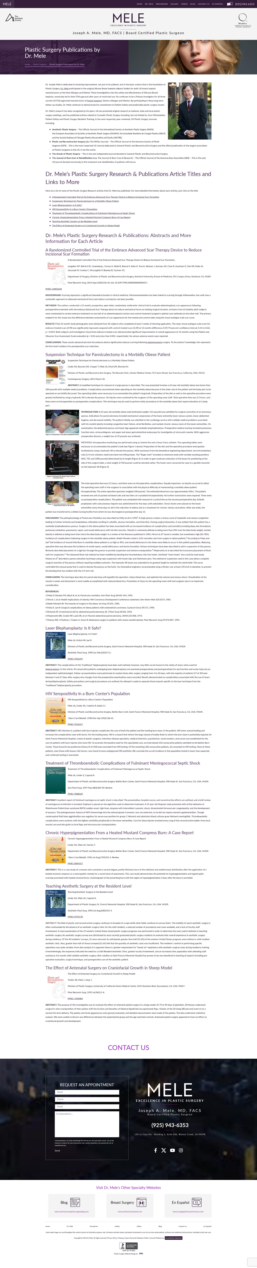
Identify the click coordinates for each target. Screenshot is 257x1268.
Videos (184, 4)
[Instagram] (182, 1151)
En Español (217, 4)
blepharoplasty (52, 669)
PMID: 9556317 (75, 724)
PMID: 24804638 (54, 288)
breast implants (94, 100)
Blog (192, 4)
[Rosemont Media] (140, 1254)
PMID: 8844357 (75, 863)
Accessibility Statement (173, 1238)
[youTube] (174, 1151)
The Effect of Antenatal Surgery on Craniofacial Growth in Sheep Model (86, 225)
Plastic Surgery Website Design (125, 1254)
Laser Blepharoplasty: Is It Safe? (67, 205)
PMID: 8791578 (75, 916)
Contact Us (203, 4)
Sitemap (121, 1238)
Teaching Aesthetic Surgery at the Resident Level (74, 221)
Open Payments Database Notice (136, 1238)
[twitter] (165, 1151)
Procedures (162, 4)
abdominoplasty (155, 342)
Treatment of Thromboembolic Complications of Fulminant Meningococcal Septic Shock (93, 213)
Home (139, 4)
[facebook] (157, 1151)
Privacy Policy (112, 1238)
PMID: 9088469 (75, 793)
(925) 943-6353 (170, 1125)
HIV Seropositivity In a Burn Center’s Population (74, 209)
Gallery (174, 4)
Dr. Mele (149, 4)
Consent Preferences (157, 1238)
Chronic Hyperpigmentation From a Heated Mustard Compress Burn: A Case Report (91, 217)
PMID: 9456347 (75, 658)
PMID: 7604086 (75, 998)
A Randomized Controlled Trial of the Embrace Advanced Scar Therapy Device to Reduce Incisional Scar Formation (105, 196)
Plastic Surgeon (40, 64)
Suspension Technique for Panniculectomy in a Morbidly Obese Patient (85, 200)
